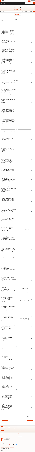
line (30, 11)
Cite (20, 9)
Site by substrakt (3, 450)
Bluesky (18, 444)
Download (16, 9)
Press (1, 436)
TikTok (15, 444)
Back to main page (17, 5)
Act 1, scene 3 (30, 420)
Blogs (18, 433)
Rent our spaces (20, 436)
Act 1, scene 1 (5, 420)
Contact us (4, 441)
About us (2, 433)
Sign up (3, 430)
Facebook (3, 444)
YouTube (11, 444)
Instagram (7, 444)
